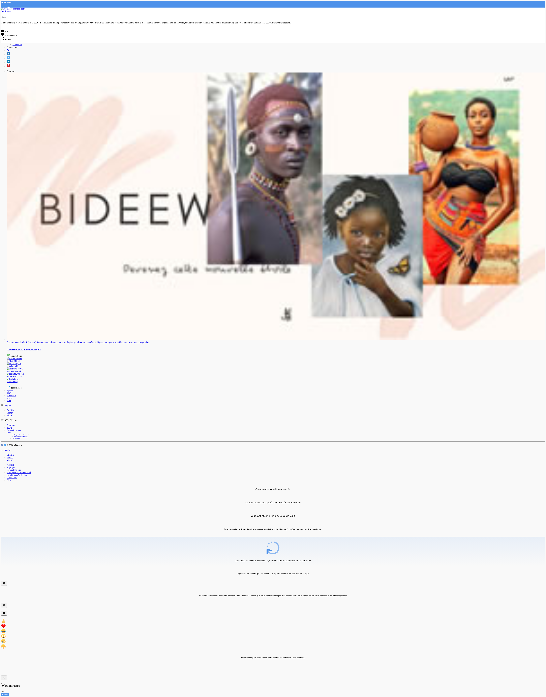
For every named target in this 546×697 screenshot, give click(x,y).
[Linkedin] (276, 62)
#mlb (9, 400)
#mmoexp (11, 395)
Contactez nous (14, 430)
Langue (7, 405)
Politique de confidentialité (21, 435)
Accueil (10, 465)
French (10, 413)
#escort (10, 398)
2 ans (4, 17)
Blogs (9, 427)
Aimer (8, 31)
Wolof (9, 415)
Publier (5, 694)
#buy (9, 393)
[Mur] (276, 50)
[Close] (4, 583)
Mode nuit (17, 44)
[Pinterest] (276, 66)
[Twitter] (276, 58)
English (10, 410)
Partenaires (16, 438)
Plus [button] (9, 432)
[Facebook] (276, 54)
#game (10, 390)
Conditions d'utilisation (20, 436)
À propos (11, 425)
